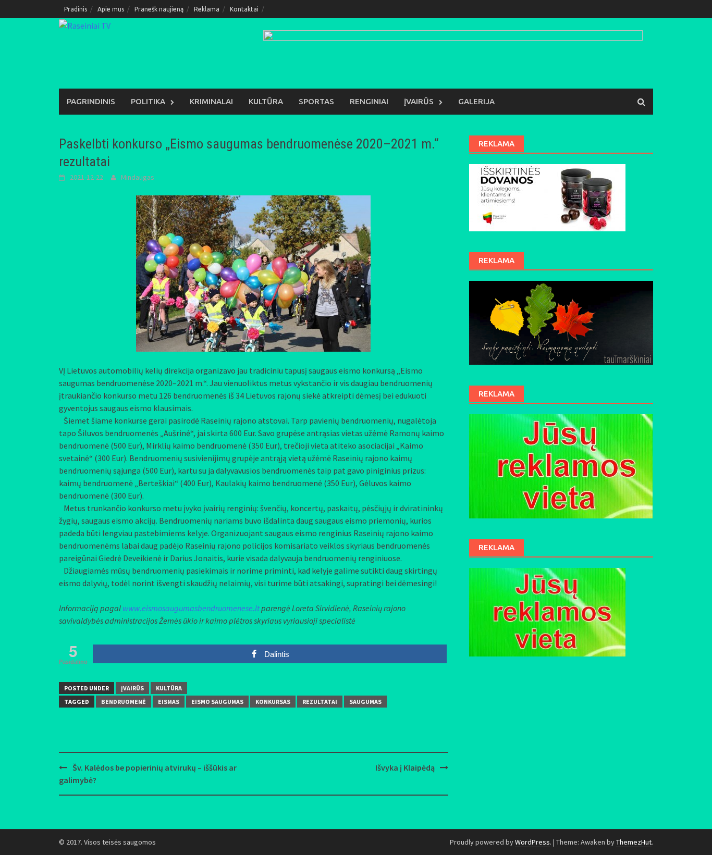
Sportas (316, 101)
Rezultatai (319, 701)
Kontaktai (244, 9)
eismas (168, 701)
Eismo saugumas (217, 701)
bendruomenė (123, 701)
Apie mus (110, 9)
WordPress (532, 842)
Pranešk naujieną (158, 9)
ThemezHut (634, 842)
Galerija (476, 101)
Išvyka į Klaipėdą (405, 767)
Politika (148, 101)
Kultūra (266, 101)
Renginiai (369, 101)
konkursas (272, 701)
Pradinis (75, 9)
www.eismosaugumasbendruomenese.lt (191, 608)
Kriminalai (211, 101)
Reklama (206, 9)
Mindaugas (137, 177)
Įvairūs (419, 101)
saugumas (365, 701)
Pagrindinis (91, 101)
